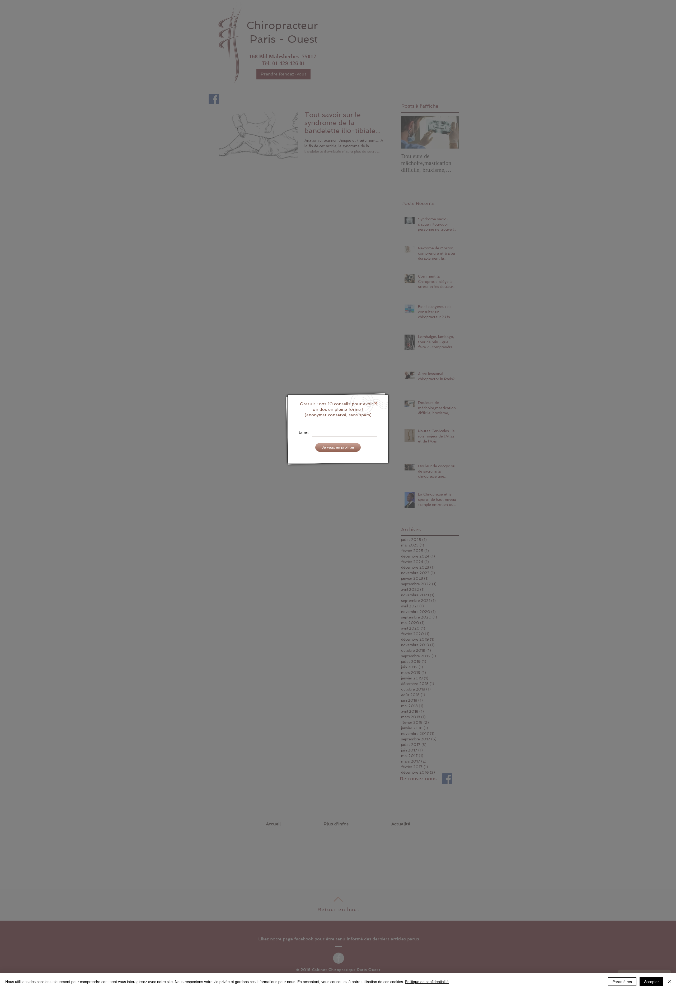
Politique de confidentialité (427, 981)
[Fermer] (669, 981)
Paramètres (622, 981)
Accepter (651, 981)
